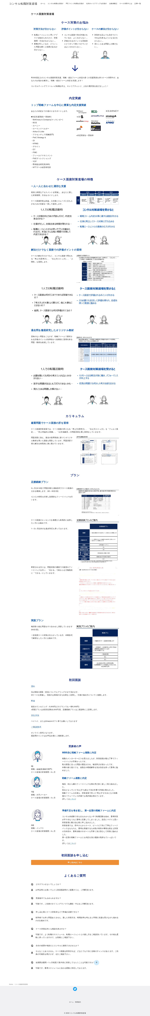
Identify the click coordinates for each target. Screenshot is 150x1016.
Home (11, 984)
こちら (72, 799)
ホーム (43, 3)
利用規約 (78, 1002)
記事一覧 (138, 3)
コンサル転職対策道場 (23, 3)
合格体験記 (113, 3)
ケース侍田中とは (126, 3)
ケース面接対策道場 (21, 984)
